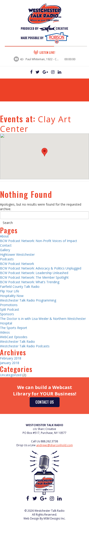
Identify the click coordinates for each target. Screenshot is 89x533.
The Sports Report (13, 328)
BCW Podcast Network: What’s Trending (29, 282)
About (4, 236)
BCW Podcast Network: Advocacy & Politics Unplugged (40, 268)
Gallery (5, 250)
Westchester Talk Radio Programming (28, 300)
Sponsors (7, 314)
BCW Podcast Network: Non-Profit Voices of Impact (38, 241)
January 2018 (9, 363)
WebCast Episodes (13, 337)
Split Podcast (9, 309)
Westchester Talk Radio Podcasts (25, 346)
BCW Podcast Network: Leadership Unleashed (34, 273)
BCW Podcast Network (17, 263)
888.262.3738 (49, 441)
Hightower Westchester (17, 254)
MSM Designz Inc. (54, 518)
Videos (5, 332)
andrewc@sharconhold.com (54, 445)
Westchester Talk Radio (17, 341)
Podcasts (7, 259)
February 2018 (10, 358)
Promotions (9, 305)
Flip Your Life (9, 291)
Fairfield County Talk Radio (19, 286)
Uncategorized (10, 375)
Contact (6, 245)
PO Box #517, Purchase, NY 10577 (44, 433)
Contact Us (44, 402)
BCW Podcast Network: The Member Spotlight (34, 277)
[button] (44, 152)
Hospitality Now (12, 296)
